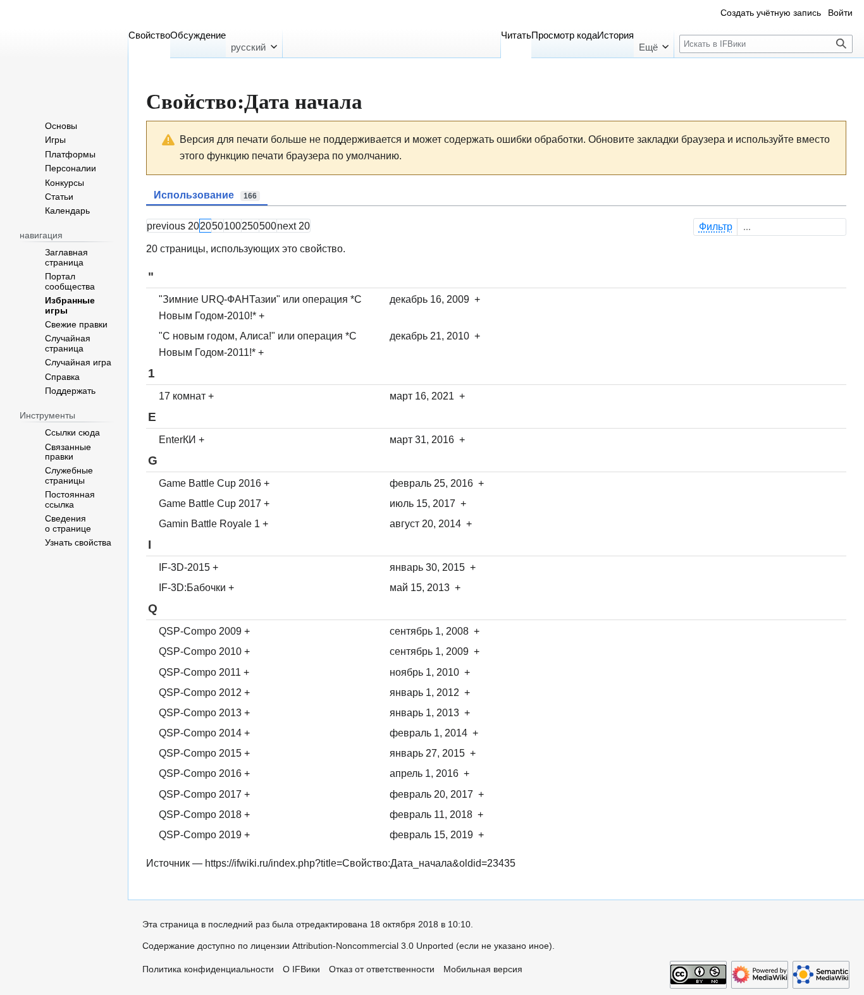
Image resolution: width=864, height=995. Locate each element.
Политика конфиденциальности (208, 969)
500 (267, 225)
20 (205, 225)
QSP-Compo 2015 (200, 753)
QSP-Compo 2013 (200, 712)
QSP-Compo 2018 (200, 814)
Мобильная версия (482, 969)
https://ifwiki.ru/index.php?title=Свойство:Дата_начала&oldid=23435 (360, 863)
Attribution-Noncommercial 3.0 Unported (373, 946)
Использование (205, 195)
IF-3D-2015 (184, 567)
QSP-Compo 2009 (200, 631)
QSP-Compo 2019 (200, 834)
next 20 (293, 225)
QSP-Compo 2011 (200, 672)
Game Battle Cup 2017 (210, 503)
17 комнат (182, 395)
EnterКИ (177, 439)
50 (217, 225)
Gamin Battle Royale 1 (209, 523)
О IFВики (301, 969)
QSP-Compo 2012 (200, 692)
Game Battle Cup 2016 (210, 483)
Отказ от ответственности (382, 969)
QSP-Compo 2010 (200, 651)
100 (232, 225)
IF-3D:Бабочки (192, 587)
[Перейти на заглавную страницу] (64, 50)
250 (250, 225)
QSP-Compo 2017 (200, 794)
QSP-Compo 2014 (200, 732)
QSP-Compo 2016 (200, 773)
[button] (253, 43)
